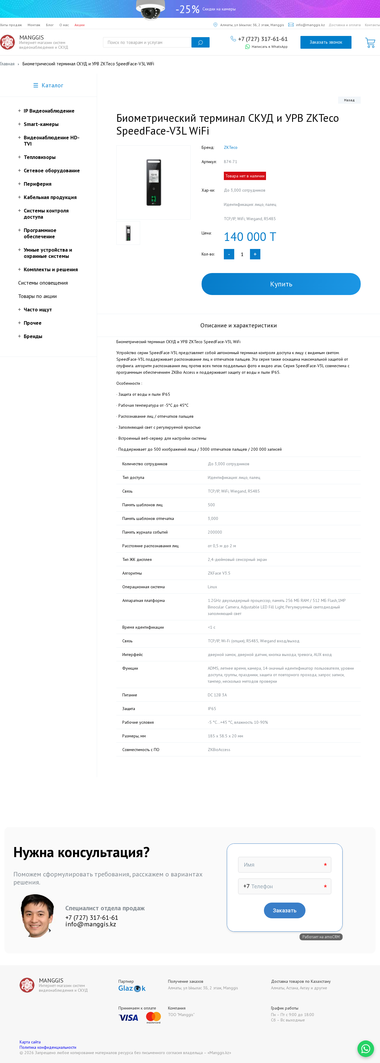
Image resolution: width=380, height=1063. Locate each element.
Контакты (372, 25)
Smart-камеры (41, 124)
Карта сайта (30, 1042)
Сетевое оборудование (52, 170)
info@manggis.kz (310, 25)
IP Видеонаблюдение (49, 111)
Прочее (33, 323)
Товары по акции (37, 296)
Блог (50, 24)
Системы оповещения (43, 282)
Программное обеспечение (40, 233)
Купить (281, 283)
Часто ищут (38, 309)
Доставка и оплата (345, 25)
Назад (349, 100)
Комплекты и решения (51, 269)
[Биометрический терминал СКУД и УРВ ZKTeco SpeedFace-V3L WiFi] (153, 182)
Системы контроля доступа (46, 213)
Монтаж (34, 24)
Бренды (33, 336)
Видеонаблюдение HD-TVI (52, 140)
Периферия (37, 184)
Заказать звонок (326, 42)
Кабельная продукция (50, 197)
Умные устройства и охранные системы (48, 253)
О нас (64, 24)
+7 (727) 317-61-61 (263, 39)
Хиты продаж (11, 24)
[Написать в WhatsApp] (365, 1048)
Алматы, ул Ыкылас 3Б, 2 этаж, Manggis (252, 25)
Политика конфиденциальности (48, 1047)
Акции (80, 24)
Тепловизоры (40, 157)
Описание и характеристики (238, 325)
